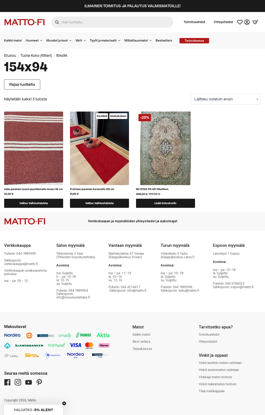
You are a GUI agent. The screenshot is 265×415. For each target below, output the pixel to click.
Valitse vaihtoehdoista (33, 203)
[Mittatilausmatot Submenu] (152, 40)
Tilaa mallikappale (212, 391)
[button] (33, 410)
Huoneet (32, 40)
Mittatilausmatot (136, 40)
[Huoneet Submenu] (42, 40)
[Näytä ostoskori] (255, 22)
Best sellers (141, 342)
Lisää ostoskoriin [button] (165, 203)
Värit (79, 40)
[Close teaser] (64, 403)
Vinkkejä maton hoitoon (215, 377)
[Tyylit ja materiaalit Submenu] (120, 40)
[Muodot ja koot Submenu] (72, 40)
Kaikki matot (13, 40)
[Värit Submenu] (86, 40)
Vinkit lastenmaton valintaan (219, 370)
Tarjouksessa (142, 349)
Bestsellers (164, 40)
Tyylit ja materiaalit (103, 40)
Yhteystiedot (223, 22)
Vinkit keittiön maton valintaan (220, 363)
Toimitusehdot (194, 22)
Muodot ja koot (57, 40)
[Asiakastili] (247, 22)
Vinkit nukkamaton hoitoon (217, 384)
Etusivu (10, 55)
